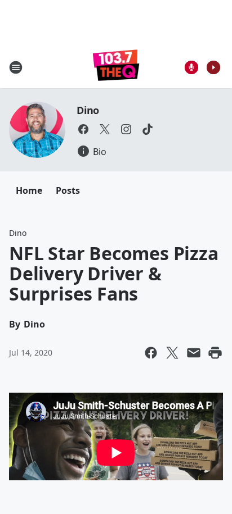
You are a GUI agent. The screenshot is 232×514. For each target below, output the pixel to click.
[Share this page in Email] (194, 353)
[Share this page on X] (172, 353)
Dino (88, 110)
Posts (68, 190)
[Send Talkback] (191, 67)
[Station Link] (116, 67)
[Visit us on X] (104, 129)
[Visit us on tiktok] (147, 129)
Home (29, 190)
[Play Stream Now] (213, 67)
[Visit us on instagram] (126, 129)
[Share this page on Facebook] (151, 353)
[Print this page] (215, 353)
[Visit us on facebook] (83, 129)
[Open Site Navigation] (16, 67)
